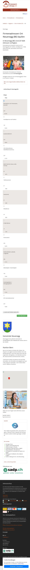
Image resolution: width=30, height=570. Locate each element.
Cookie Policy (21, 563)
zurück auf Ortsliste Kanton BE (11, 312)
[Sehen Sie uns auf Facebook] (5, 500)
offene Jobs (5, 495)
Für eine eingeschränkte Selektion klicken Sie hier (14, 82)
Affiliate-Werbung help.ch (9, 530)
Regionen (11, 23)
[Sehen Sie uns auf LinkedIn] (24, 500)
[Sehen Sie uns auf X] (12, 500)
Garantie (6, 420)
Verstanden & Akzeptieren (16, 566)
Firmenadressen (10, 18)
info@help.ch (5, 537)
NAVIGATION (14, 10)
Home (4, 18)
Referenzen (5, 496)
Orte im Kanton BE (18, 23)
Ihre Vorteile (6, 441)
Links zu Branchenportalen (10, 462)
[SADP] (13, 470)
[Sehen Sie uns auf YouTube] (5, 502)
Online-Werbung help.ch (9, 528)
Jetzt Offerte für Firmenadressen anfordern (13, 525)
